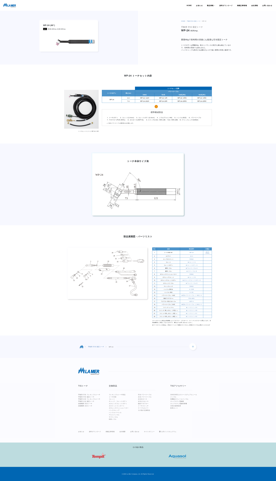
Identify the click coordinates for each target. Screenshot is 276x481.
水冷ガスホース (143, 401)
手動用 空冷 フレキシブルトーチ (89, 395)
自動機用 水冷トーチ (85, 406)
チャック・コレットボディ (118, 401)
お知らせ (81, 431)
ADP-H (191, 301)
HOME (183, 21)
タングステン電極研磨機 (178, 403)
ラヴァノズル (113, 417)
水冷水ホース (142, 399)
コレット (112, 399)
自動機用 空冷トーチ (85, 403)
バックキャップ (114, 410)
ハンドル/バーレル (115, 412)
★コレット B (191, 277)
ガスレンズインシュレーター (118, 408)
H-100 (191, 292)
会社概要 (122, 431)
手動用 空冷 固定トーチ (194, 21)
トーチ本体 (112, 397)
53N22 (207, 253)
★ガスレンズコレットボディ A (192, 280)
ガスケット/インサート (117, 406)
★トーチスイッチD (191, 316)
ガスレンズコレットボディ (118, 403)
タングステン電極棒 (177, 401)
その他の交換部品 (144, 410)
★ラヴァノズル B (191, 271)
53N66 (192, 274)
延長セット (174, 408)
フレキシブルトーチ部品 (117, 395)
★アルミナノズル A (191, 268)
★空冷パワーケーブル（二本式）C (191, 304)
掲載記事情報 (110, 431)
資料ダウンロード (95, 431)
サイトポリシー (149, 431)
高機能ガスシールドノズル (179, 399)
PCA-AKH (191, 298)
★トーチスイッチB (191, 310)
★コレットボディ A (191, 265)
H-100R (191, 289)
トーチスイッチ (143, 406)
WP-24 (192, 252)
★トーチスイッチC (191, 313)
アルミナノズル (114, 415)
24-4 (207, 252)
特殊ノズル (112, 419)
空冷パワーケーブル (145, 395)
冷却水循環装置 (175, 406)
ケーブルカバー (143, 408)
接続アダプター (143, 403)
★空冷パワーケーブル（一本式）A (191, 295)
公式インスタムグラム (168, 431)
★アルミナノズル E (191, 283)
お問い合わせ (134, 431)
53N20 (192, 286)
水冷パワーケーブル (145, 397)
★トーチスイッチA (191, 307)
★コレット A (191, 262)
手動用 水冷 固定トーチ (86, 401)
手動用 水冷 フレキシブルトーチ (89, 399)
